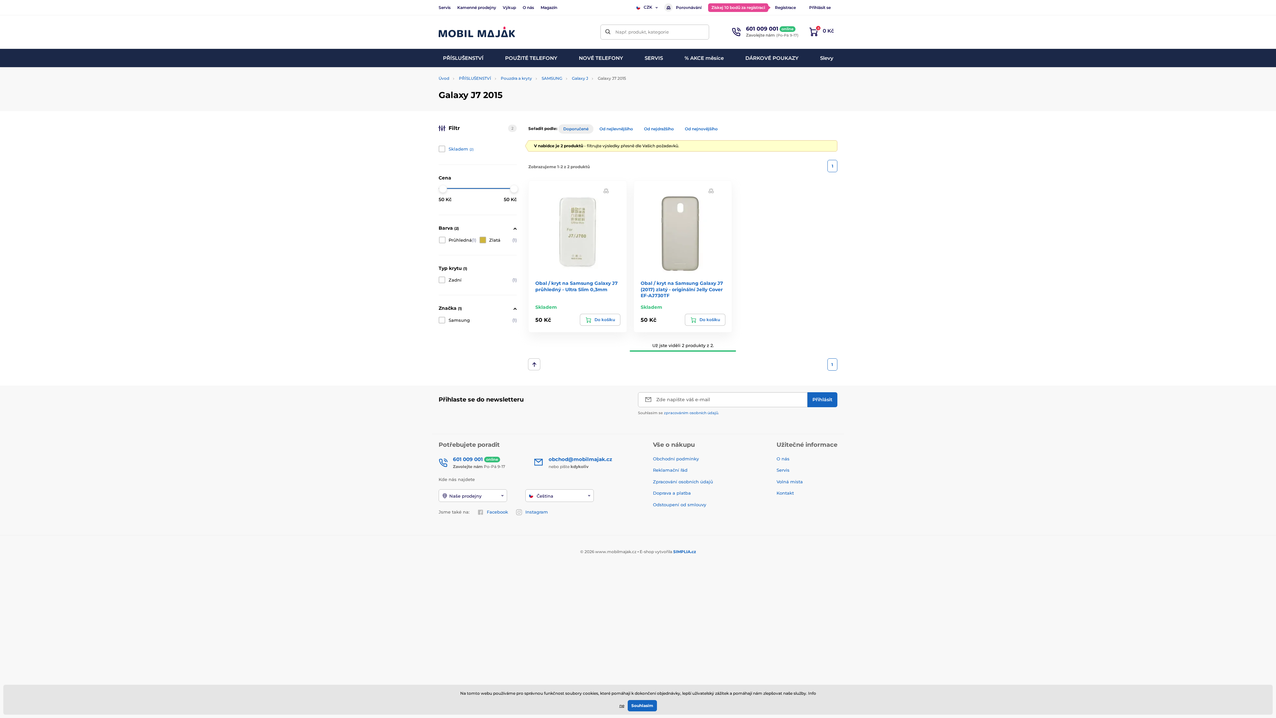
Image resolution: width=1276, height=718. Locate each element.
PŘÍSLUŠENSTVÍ (475, 78)
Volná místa (790, 481)
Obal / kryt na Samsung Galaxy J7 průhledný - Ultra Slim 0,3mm (576, 286)
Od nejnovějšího (701, 128)
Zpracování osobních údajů (683, 481)
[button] (606, 190)
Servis (445, 7)
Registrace (785, 7)
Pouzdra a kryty (516, 78)
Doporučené (575, 128)
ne (621, 705)
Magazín (549, 7)
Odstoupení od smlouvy (680, 504)
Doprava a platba (672, 493)
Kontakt (785, 493)
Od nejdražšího (659, 128)
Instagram (536, 512)
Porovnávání (688, 7)
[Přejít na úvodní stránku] (477, 32)
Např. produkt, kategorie (642, 32)
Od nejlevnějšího (616, 128)
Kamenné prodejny (476, 7)
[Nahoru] (534, 364)
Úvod (444, 78)
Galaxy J (580, 78)
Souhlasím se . (678, 413)
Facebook (497, 512)
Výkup (509, 7)
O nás (528, 7)
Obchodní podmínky (676, 458)
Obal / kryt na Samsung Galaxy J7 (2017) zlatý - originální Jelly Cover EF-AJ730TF (682, 289)
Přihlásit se (820, 7)
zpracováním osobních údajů (691, 413)
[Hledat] (607, 32)
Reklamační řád (670, 470)
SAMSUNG (552, 78)
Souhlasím (642, 705)
